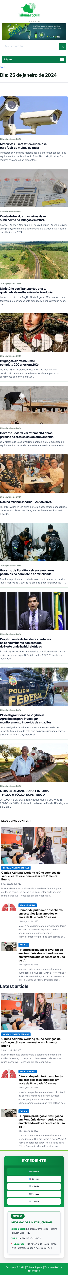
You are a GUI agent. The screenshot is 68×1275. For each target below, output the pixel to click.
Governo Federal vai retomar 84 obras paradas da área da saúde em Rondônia (26, 434)
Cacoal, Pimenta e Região (16, 868)
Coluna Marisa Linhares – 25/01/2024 (26, 502)
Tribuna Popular (34, 1267)
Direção (35, 1179)
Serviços (35, 1194)
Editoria (35, 1186)
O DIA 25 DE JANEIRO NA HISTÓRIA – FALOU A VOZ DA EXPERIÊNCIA (24, 792)
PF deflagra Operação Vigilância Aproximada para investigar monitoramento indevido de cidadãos (25, 718)
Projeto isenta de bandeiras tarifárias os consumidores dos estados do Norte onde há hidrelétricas (25, 642)
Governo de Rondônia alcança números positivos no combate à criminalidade (27, 572)
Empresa (35, 1171)
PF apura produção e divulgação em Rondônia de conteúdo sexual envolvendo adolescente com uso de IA (41, 955)
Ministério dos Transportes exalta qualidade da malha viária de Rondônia (26, 290)
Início (2, 67)
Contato (35, 1201)
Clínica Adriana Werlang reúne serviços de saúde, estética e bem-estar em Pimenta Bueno (31, 876)
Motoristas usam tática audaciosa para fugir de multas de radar (23, 145)
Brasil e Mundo (27, 905)
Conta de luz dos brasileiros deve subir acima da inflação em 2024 (23, 218)
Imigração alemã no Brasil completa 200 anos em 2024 (20, 362)
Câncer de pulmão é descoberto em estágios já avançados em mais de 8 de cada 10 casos (40, 913)
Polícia (24, 945)
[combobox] (30, 46)
